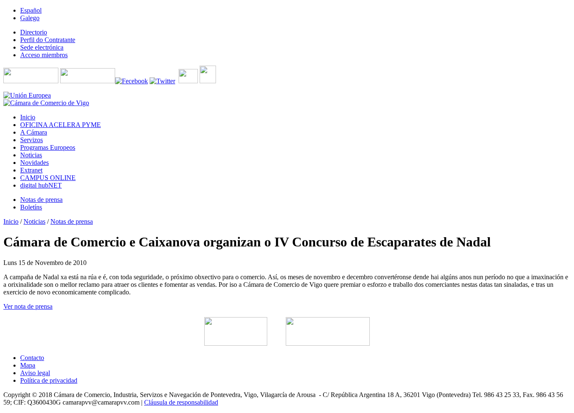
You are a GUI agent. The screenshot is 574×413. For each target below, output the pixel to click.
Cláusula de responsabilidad (181, 402)
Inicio (10, 221)
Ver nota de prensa (28, 306)
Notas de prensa (71, 221)
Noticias (34, 221)
